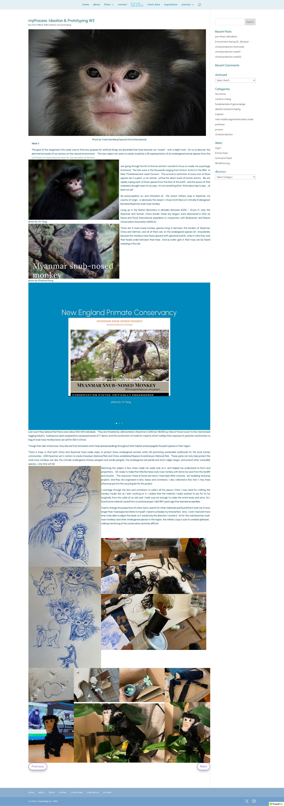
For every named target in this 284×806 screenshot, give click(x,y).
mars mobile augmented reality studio (234, 119)
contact (122, 4)
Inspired (219, 114)
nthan (33, 25)
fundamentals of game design (230, 104)
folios (107, 4)
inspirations (171, 4)
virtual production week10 (228, 56)
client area (153, 4)
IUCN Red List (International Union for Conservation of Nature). (63, 157)
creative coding (223, 99)
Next (203, 766)
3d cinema (220, 94)
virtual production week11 (227, 51)
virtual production (224, 134)
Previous (38, 766)
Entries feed (221, 153)
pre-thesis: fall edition (226, 36)
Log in (218, 148)
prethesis (220, 124)
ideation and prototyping (60, 25)
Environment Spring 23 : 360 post (232, 41)
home (86, 4)
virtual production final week (229, 46)
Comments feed (223, 158)
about (96, 4)
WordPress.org (222, 163)
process (186, 4)
